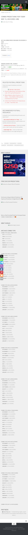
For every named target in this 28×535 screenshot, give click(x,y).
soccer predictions (10, 145)
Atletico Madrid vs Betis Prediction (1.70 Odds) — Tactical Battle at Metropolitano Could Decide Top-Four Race (14, 96)
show (9, 55)
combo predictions (13, 143)
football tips (4, 145)
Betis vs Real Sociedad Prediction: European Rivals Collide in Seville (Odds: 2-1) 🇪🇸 (13, 216)
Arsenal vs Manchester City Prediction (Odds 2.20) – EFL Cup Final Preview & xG (15, 92)
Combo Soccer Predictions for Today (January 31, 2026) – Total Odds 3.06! (15, 101)
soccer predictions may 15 (18, 145)
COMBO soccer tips (5, 12)
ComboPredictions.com (8, 529)
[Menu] (26, 2)
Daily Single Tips (8, 129)
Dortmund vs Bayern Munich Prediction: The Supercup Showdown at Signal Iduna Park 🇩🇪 (12, 198)
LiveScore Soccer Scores (10, 125)
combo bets (6, 143)
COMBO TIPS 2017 (5, 504)
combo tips (19, 143)
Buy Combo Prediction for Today (11, 119)
